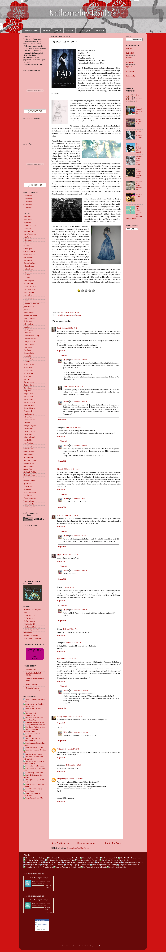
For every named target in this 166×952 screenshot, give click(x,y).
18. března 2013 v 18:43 (69, 659)
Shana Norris (28, 457)
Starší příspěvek (113, 843)
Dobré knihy (130, 76)
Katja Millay (27, 347)
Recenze (46, 30)
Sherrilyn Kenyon (29, 460)
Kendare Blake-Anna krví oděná (139, 161)
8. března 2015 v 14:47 (75, 779)
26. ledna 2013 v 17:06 (70, 629)
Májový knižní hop (139, 121)
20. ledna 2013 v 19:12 (79, 360)
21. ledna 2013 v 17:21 (79, 610)
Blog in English (84, 30)
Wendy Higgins (29, 507)
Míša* (65, 360)
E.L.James (26, 278)
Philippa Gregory (29, 426)
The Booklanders (32, 684)
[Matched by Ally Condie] (32, 754)
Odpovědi (63, 355)
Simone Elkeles (28, 463)
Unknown (60, 749)
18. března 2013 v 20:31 (76, 716)
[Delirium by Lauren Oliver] (33, 722)
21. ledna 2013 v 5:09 (78, 499)
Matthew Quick (28, 385)
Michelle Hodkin (29, 402)
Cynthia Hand (28, 269)
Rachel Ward (27, 434)
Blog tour (26, 612)
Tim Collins (27, 495)
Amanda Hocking (29, 225)
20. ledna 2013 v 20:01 (79, 402)
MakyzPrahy (61, 779)
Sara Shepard (28, 449)
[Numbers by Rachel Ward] (33, 773)
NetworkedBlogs (40, 920)
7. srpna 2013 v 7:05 (72, 749)
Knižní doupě (30, 669)
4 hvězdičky (27, 204)
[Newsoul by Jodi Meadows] (33, 766)
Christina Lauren (29, 260)
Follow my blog (41, 929)
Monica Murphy (29, 408)
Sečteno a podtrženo (30, 636)
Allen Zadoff (27, 220)
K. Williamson (28, 333)
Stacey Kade (27, 469)
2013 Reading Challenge (38, 877)
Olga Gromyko (28, 414)
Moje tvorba (99, 30)
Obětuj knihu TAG (29, 624)
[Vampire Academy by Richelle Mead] (34, 796)
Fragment (129, 48)
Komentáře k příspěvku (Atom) (77, 848)
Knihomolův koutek (41, 924)
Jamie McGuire (28, 307)
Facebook (70, 30)
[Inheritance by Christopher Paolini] (34, 745)
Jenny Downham (29, 318)
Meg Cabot (27, 391)
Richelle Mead (28, 440)
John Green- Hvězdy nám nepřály (138, 148)
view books (49, 890)
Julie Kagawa (28, 330)
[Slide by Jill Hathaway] (31, 865)
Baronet (129, 58)
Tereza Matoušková (30, 492)
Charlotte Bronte (29, 254)
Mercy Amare (28, 399)
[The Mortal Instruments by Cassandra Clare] (34, 764)
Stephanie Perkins (29, 472)
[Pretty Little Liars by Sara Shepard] (34, 777)
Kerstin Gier (27, 356)
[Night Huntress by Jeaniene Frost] (34, 770)
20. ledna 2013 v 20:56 (70, 515)
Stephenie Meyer (29, 475)
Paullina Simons (29, 420)
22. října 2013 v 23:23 (73, 765)
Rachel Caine (28, 428)
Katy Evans (27, 350)
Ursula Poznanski (29, 498)
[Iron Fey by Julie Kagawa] (33, 748)
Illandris (60, 469)
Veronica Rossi (28, 501)
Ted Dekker (27, 489)
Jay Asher (26, 309)
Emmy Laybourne (29, 286)
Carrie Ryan (27, 249)
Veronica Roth (28, 504)
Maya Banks (27, 388)
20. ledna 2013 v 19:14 (73, 427)
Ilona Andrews (28, 298)
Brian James (27, 240)
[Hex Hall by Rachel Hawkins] (34, 727)
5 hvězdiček (27, 207)
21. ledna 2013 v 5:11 (78, 536)
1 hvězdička (61, 315)
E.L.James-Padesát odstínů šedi (139, 135)
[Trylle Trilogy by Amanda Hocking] (34, 786)
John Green (27, 327)
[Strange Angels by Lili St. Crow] (52, 865)
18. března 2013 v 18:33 (74, 643)
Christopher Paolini (30, 263)
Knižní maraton (29, 618)
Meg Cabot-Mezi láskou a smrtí (139, 173)
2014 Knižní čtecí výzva (32, 610)
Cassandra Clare (29, 251)
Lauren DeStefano (29, 365)
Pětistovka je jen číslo (31, 630)
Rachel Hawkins (29, 431)
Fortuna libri (130, 62)
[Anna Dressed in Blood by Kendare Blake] (34, 706)
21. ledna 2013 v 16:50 (70, 555)
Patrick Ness (27, 417)
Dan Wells (27, 275)
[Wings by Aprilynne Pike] (33, 798)
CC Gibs (26, 246)
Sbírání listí (27, 633)
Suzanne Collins (29, 481)
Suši (58, 659)
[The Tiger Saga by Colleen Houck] (34, 782)
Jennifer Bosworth (30, 315)
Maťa (59, 555)
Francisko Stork (29, 289)
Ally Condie (27, 222)
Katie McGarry (28, 344)
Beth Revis (27, 237)
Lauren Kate (70, 315)
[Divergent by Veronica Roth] (34, 725)
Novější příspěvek (60, 843)
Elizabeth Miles (28, 283)
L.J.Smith (26, 362)
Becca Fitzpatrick (29, 234)
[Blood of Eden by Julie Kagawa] (34, 711)
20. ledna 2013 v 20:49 (71, 469)
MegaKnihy (130, 71)
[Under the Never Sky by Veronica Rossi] (34, 791)
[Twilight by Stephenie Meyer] (128, 865)
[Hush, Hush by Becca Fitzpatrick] (34, 736)
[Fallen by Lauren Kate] (109, 858)
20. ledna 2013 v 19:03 (69, 328)
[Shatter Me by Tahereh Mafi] (132, 862)
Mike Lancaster (29, 405)
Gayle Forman (28, 292)
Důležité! (57, 30)
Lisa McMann (28, 373)
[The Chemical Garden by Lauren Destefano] (34, 720)
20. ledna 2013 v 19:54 (75, 386)
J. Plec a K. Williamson (31, 304)
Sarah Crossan (28, 452)
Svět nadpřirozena (32, 688)
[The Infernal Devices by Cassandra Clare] (34, 741)
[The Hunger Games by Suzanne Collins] (34, 731)
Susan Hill (27, 478)
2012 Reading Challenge (38, 899)
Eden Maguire (28, 281)
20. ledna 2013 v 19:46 (79, 445)
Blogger (101, 946)
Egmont (129, 67)
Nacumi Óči (27, 411)
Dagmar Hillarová (29, 272)
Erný (59, 328)
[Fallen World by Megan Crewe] (129, 858)
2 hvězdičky (27, 199)
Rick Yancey (27, 446)
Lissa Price (27, 376)
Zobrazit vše (42, 691)
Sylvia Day (27, 483)
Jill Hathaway (28, 321)
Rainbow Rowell (29, 437)
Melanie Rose (28, 396)
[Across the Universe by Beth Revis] (34, 702)
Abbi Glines (27, 217)
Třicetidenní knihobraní (32, 638)
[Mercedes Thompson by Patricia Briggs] (34, 759)
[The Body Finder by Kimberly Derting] (34, 715)
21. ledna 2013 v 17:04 (79, 570)
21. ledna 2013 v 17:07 (70, 587)
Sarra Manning (29, 455)
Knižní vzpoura (29, 621)
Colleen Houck (28, 266)
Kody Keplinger (29, 359)
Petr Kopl (26, 423)
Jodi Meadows (28, 324)
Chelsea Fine (28, 257)
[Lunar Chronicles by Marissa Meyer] (34, 752)
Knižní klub (130, 53)
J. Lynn (25, 301)
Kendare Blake (28, 353)
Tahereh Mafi (28, 486)
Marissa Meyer (28, 382)
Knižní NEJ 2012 (29, 615)
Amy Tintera (27, 228)
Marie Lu (26, 379)
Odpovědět (61, 351)
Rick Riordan (28, 443)
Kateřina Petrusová (30, 339)
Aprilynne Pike (28, 231)
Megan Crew (28, 394)
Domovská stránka (31, 30)
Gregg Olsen (27, 295)
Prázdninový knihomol (31, 627)
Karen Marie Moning (31, 336)
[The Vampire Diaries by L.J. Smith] (94, 867)
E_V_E (59, 515)
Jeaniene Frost (28, 312)
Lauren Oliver (28, 370)
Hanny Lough (62, 716)
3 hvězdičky (27, 201)
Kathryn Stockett (29, 341)
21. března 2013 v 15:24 (79, 690)
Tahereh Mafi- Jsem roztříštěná (139, 186)
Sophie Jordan (28, 466)
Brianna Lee (27, 243)
